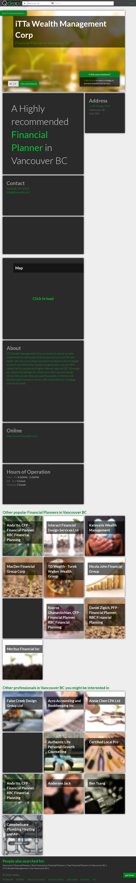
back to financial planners (13, 13)
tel (18, 188)
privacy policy (56, 879)
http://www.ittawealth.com (22, 436)
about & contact (36, 879)
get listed (72, 879)
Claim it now (89, 80)
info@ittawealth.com (18, 192)
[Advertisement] (43, 235)
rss (94, 879)
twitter (20, 879)
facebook (8, 879)
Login (131, 3)
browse (85, 879)
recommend (29, 84)
